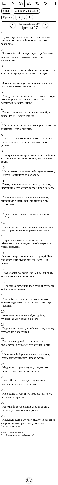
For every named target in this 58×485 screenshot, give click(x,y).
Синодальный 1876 (26, 11)
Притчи (7, 17)
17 (18, 17)
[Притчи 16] (12, 26)
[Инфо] (20, 3)
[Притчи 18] (45, 26)
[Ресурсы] (12, 3)
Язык (6, 11)
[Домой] (4, 3)
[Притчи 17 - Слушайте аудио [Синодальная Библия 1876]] (29, 480)
